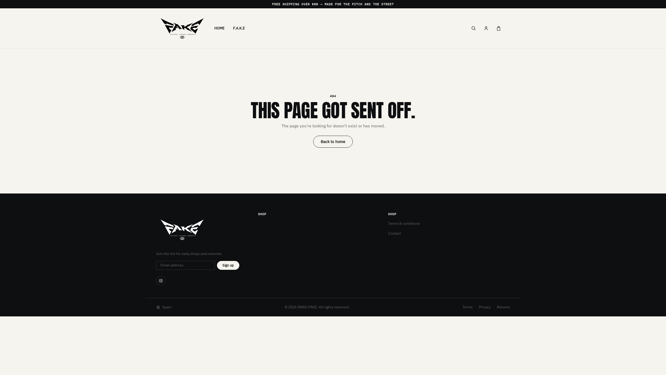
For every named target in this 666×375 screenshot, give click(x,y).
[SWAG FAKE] (182, 28)
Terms (468, 307)
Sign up (228, 265)
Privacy (485, 307)
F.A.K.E (239, 28)
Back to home (333, 141)
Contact (394, 233)
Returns (503, 307)
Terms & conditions (404, 223)
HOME (219, 28)
